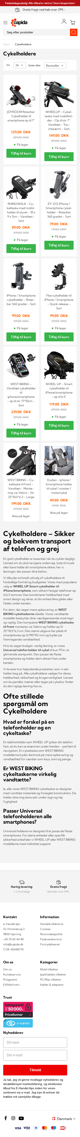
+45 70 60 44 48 (13, 939)
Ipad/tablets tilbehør (53, 974)
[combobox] (40, 32)
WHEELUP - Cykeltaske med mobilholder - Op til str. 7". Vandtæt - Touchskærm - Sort (59, 120)
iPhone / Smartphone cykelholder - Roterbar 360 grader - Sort (21, 300)
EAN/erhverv (11, 984)
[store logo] (19, 22)
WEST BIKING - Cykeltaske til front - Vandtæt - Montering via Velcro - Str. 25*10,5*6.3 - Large (21, 488)
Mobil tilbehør (49, 969)
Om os (7, 969)
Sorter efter (34, 65)
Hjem (6, 44)
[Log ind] (64, 21)
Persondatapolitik (51, 934)
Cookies (45, 929)
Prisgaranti (10, 979)
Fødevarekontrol (51, 939)
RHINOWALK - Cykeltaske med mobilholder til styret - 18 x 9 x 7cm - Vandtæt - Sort (21, 212)
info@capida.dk (13, 944)
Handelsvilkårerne (51, 924)
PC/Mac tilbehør (50, 979)
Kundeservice (12, 974)
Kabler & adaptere (51, 984)
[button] (67, 1118)
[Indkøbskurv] (72, 22)
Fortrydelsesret (50, 944)
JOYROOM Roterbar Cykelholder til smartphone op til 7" (21, 116)
